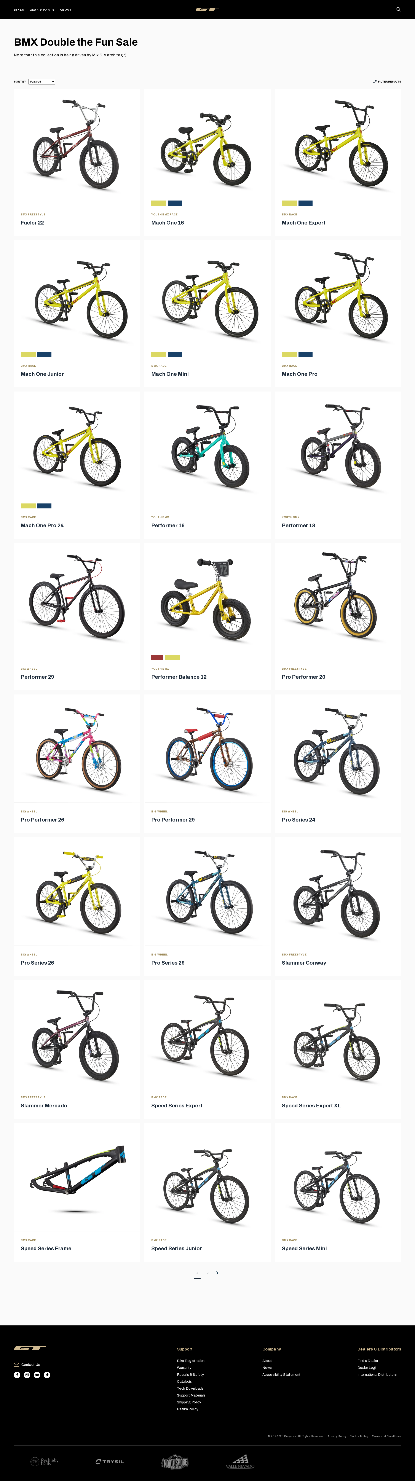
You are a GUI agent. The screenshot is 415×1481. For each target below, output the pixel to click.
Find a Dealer (368, 1361)
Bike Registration (190, 1361)
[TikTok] (47, 1375)
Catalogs (184, 1381)
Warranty (184, 1368)
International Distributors (377, 1374)
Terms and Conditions (386, 1436)
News (267, 1368)
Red (157, 657)
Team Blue (175, 203)
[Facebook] (17, 1375)
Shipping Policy (189, 1402)
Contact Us (30, 1364)
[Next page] (217, 1272)
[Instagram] (27, 1375)
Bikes (19, 9)
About (66, 9)
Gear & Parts (42, 9)
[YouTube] (37, 1375)
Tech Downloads (190, 1388)
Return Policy (187, 1409)
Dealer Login (368, 1368)
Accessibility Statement (281, 1374)
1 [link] (197, 1273)
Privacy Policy (337, 1436)
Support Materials (191, 1395)
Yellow (158, 203)
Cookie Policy (359, 1436)
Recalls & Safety (190, 1374)
